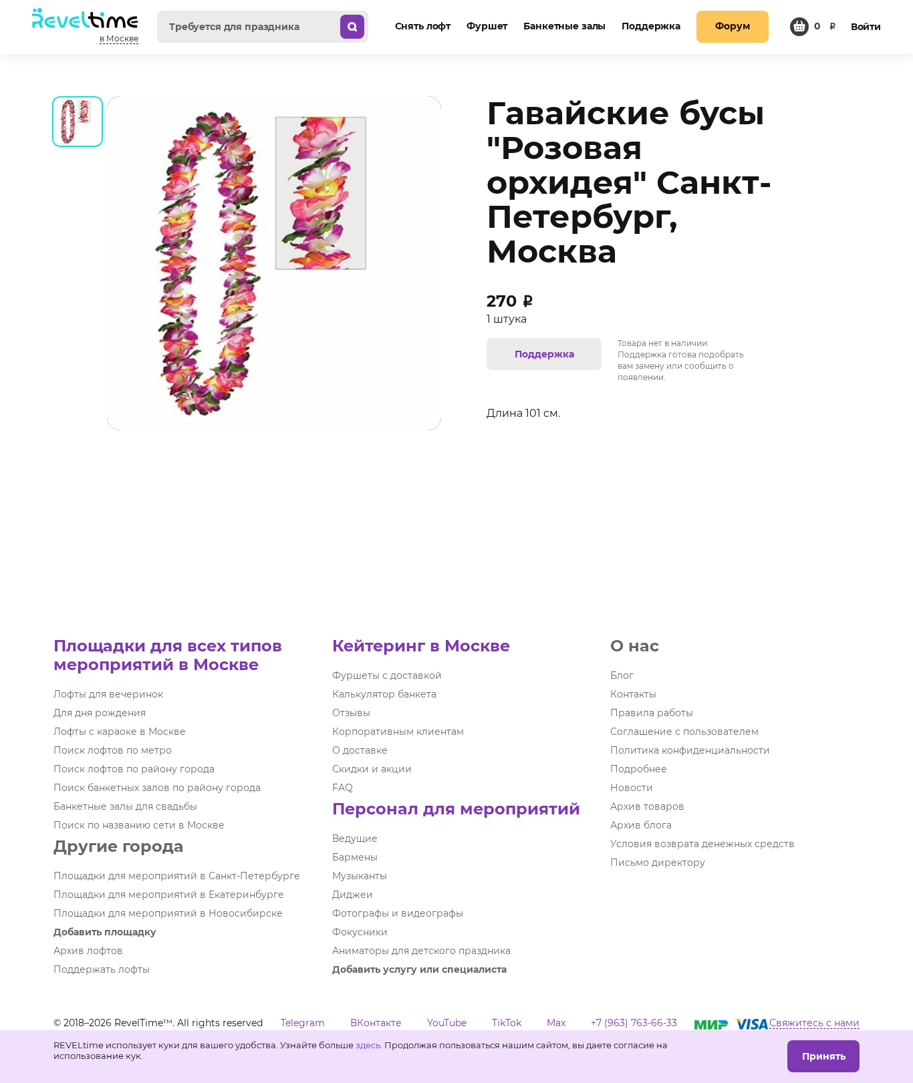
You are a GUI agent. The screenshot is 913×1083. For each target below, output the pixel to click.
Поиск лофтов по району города (134, 769)
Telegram (303, 1023)
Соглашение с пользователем (684, 732)
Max (556, 1023)
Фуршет (487, 26)
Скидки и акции (372, 769)
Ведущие (355, 838)
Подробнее (638, 769)
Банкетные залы (564, 26)
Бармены (355, 857)
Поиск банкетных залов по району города (157, 788)
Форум (732, 26)
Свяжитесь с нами (814, 1023)
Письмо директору (657, 863)
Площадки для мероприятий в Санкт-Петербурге (176, 876)
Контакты (633, 694)
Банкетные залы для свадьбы (125, 806)
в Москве (119, 38)
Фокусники (360, 932)
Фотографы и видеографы (397, 913)
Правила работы (651, 713)
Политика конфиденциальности (690, 750)
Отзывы (351, 713)
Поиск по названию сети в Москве (139, 825)
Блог (622, 675)
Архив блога (641, 825)
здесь (368, 1045)
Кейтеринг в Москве (421, 645)
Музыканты (359, 876)
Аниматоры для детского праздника (421, 951)
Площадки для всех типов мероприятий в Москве (167, 655)
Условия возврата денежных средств (702, 844)
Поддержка (651, 26)
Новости (631, 788)
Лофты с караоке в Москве (119, 732)
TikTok (506, 1023)
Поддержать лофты (101, 969)
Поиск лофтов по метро (112, 750)
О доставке (360, 750)
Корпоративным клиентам (398, 732)
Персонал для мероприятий (456, 808)
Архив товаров (647, 806)
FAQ (342, 788)
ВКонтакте (376, 1023)
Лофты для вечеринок (108, 694)
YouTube (447, 1023)
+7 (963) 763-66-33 (634, 1023)
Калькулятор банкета (384, 694)
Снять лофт (423, 26)
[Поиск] (352, 27)
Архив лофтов (88, 951)
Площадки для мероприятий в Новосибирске (168, 913)
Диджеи (352, 895)
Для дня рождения (99, 713)
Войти (866, 27)
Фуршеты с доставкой (387, 675)
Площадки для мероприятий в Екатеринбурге (168, 895)
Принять (823, 1056)
